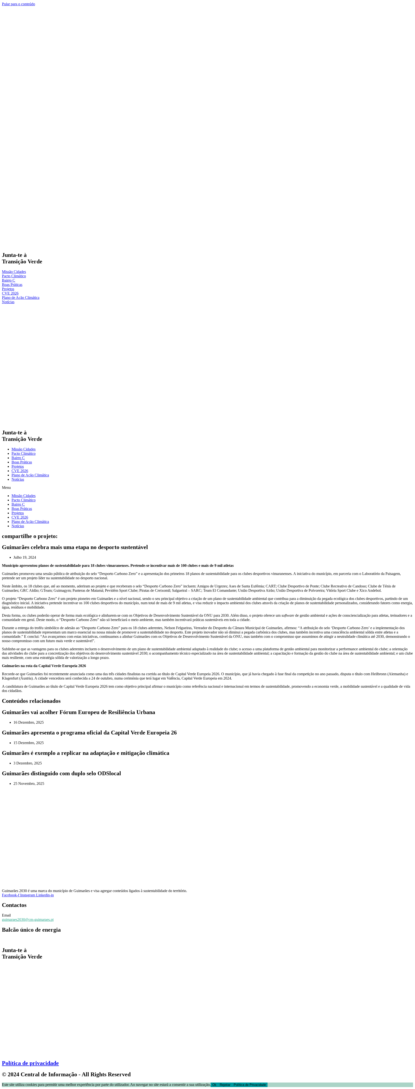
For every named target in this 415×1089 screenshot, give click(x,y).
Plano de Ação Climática (30, 475)
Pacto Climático (24, 453)
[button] (207, 487)
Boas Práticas (22, 462)
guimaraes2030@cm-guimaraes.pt (28, 919)
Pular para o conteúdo (18, 4)
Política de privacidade (30, 1063)
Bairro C (18, 458)
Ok (214, 1085)
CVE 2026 (20, 471)
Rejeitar (225, 1085)
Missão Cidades (24, 449)
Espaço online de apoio (19, 940)
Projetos (18, 466)
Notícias (18, 479)
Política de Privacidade (250, 1085)
